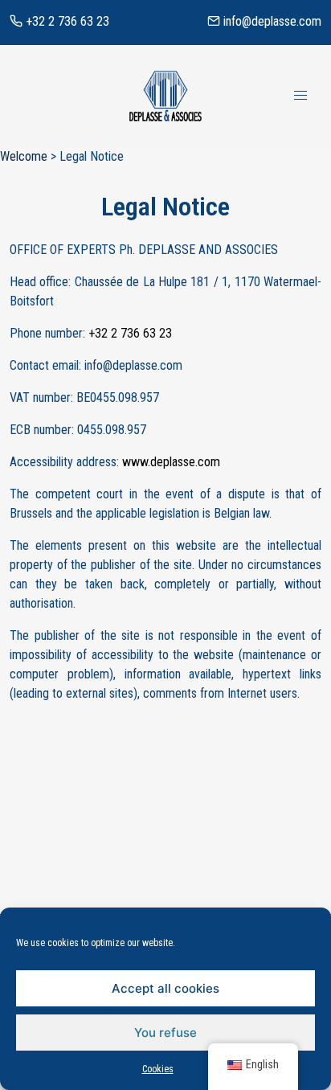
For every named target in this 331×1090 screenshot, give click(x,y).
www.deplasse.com (171, 461)
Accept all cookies (165, 988)
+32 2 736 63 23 (65, 21)
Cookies (158, 1069)
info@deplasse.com (270, 21)
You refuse (165, 1032)
